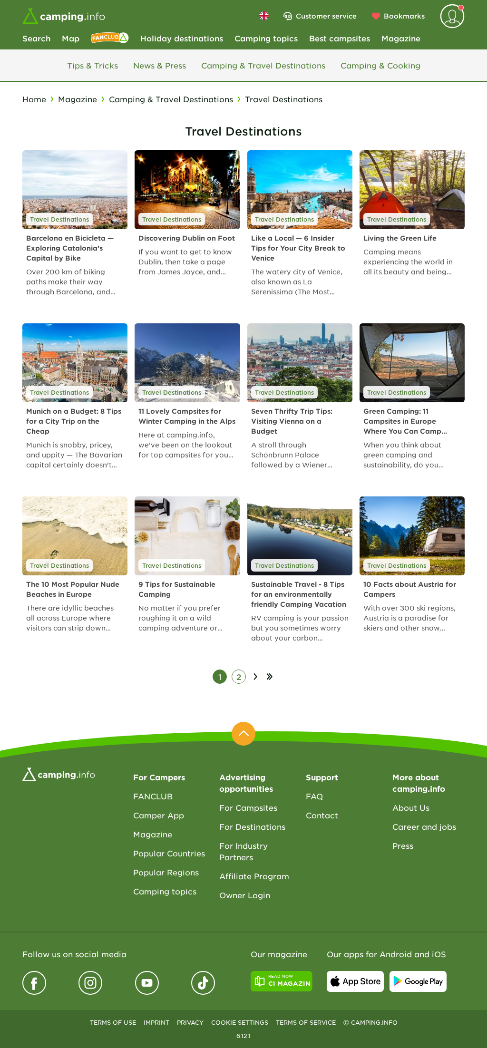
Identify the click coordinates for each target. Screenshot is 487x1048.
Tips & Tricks (92, 65)
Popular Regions (166, 872)
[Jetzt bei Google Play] (418, 981)
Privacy (190, 1022)
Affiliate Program (254, 876)
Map (70, 38)
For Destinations (252, 826)
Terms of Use (113, 1022)
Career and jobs (424, 826)
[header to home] (63, 16)
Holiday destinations (181, 38)
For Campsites (248, 807)
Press (402, 845)
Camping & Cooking (380, 65)
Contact (322, 815)
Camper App (158, 815)
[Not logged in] (452, 16)
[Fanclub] (110, 38)
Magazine (400, 38)
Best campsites (339, 38)
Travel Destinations (59, 219)
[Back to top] (243, 734)
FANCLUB (153, 796)
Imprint (156, 1022)
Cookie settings (239, 1022)
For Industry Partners (243, 851)
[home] (58, 773)
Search (36, 38)
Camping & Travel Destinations (263, 65)
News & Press (159, 65)
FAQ (314, 796)
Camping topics (266, 38)
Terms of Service (306, 1022)
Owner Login (244, 895)
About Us (410, 807)
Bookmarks (404, 16)
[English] (264, 16)
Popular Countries (169, 853)
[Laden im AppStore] (355, 981)
